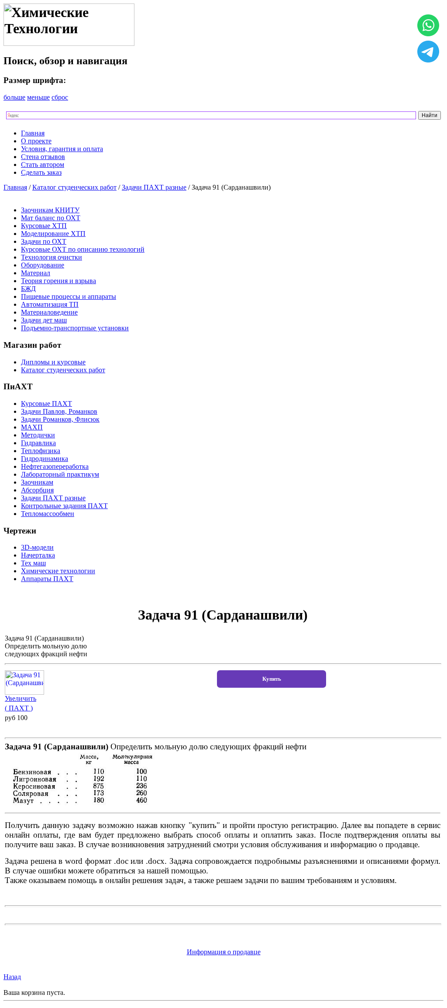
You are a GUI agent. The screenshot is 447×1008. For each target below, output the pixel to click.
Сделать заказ (41, 172)
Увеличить (20, 698)
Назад (12, 976)
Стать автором (42, 164)
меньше (38, 97)
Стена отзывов (43, 156)
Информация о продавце (224, 952)
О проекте (36, 141)
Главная (33, 133)
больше (14, 97)
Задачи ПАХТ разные (154, 187)
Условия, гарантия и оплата (62, 148)
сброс (60, 97)
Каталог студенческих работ (74, 187)
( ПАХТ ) (19, 708)
